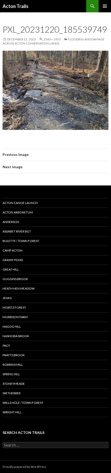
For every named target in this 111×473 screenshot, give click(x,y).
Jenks (7, 298)
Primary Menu (105, 6)
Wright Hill (12, 412)
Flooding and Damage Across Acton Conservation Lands (54, 41)
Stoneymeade (14, 384)
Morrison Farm (15, 317)
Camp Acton (12, 250)
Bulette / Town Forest (21, 241)
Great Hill (11, 269)
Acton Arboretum (18, 212)
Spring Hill (11, 374)
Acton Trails (15, 6)
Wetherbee (12, 393)
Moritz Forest (14, 307)
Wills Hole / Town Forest (23, 403)
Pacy (6, 345)
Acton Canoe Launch (20, 203)
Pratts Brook (14, 355)
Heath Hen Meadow (19, 288)
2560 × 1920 (52, 39)
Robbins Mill (13, 365)
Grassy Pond (13, 260)
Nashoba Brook (16, 336)
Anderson (11, 222)
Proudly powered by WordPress (24, 467)
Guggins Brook (15, 279)
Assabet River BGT (17, 231)
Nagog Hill (12, 326)
